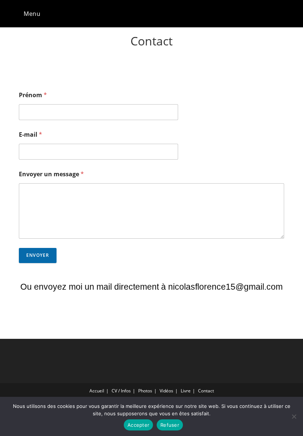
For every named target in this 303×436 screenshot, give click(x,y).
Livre (186, 391)
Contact (206, 391)
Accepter (138, 425)
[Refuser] (293, 416)
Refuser (169, 425)
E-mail (30, 134)
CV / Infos (121, 391)
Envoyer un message (51, 174)
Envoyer (37, 255)
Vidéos (166, 391)
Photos (145, 391)
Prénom (33, 95)
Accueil (96, 391)
